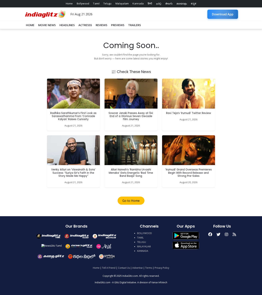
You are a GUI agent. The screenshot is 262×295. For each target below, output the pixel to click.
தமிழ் (159, 3)
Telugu (107, 3)
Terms (148, 267)
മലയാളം (181, 3)
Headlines (67, 25)
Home (69, 3)
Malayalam (122, 3)
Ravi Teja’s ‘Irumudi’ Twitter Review (188, 113)
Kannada (138, 3)
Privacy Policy (162, 267)
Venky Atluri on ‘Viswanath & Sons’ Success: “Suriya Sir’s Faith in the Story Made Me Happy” (73, 173)
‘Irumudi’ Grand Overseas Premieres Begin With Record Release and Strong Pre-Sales (188, 173)
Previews (117, 25)
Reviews (101, 25)
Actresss (85, 25)
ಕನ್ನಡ (193, 3)
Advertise (137, 267)
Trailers (134, 25)
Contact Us (124, 267)
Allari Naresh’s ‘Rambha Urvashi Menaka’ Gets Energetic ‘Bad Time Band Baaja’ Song (131, 173)
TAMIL (140, 237)
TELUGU (141, 242)
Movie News (47, 25)
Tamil (96, 3)
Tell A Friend (108, 267)
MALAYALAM (144, 246)
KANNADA (142, 251)
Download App (222, 14)
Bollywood (83, 3)
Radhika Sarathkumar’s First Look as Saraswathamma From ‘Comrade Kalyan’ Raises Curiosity (73, 116)
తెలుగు (169, 3)
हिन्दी (150, 3)
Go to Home (131, 201)
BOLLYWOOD (144, 233)
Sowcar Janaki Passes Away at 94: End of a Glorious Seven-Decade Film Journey (131, 116)
